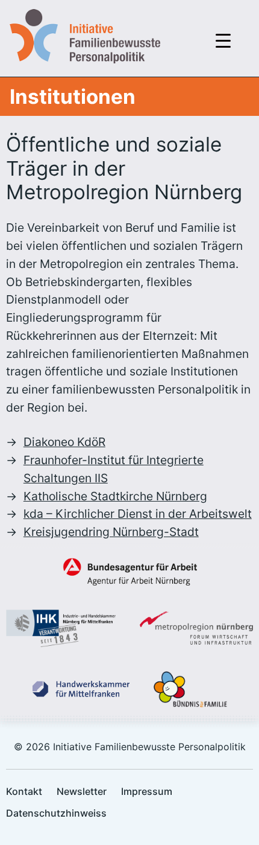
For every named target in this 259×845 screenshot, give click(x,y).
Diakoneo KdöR (64, 442)
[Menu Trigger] (223, 40)
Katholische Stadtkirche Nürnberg (115, 496)
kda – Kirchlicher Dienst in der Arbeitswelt (137, 513)
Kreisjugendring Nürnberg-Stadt (111, 532)
